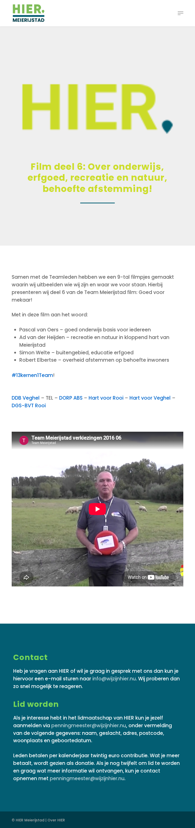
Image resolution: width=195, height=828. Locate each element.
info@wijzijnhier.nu (114, 678)
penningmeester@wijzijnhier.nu (88, 725)
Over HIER (56, 820)
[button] (180, 13)
